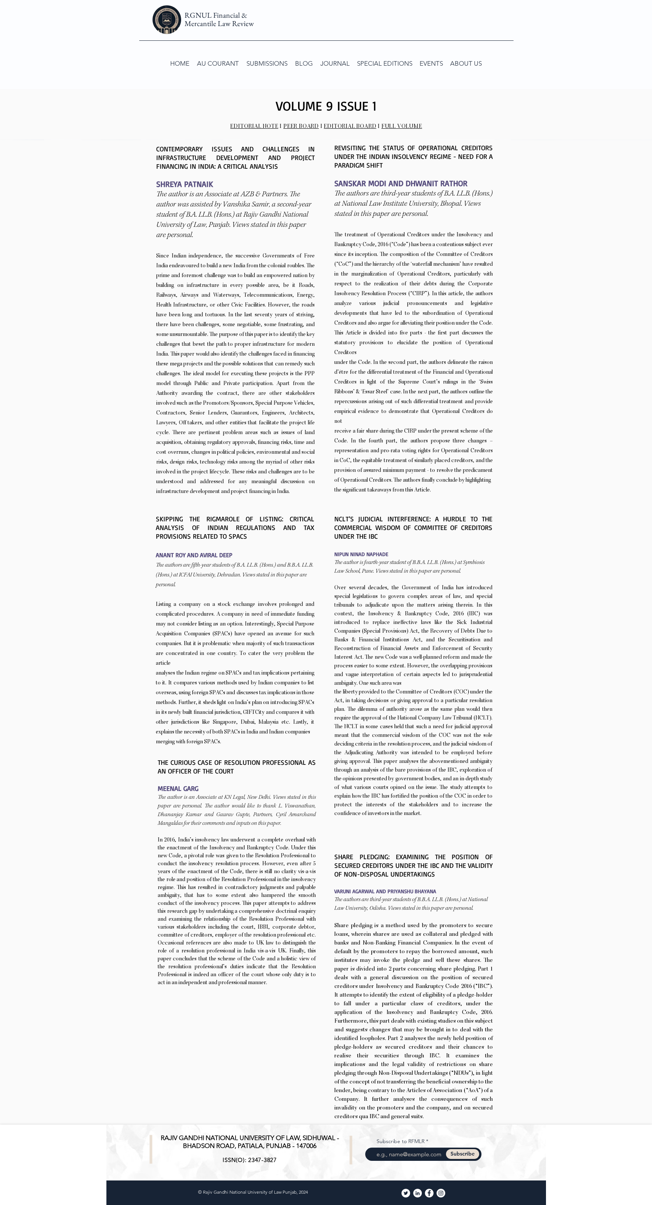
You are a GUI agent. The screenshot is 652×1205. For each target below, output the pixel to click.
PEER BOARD (301, 127)
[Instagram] (441, 1193)
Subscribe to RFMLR (400, 1141)
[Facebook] (429, 1193)
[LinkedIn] (417, 1193)
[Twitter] (405, 1193)
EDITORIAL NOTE (254, 127)
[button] (267, 63)
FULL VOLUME (401, 127)
